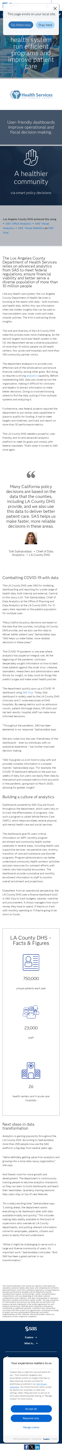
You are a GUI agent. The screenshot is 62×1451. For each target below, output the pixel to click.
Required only (31, 1418)
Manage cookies (31, 1427)
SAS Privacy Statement (21, 1439)
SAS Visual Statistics (31, 228)
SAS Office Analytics (18, 223)
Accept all (31, 1408)
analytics (31, 375)
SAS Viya (27, 692)
